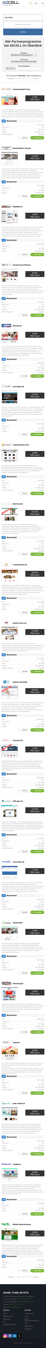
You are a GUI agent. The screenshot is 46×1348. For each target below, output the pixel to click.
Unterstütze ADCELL (9, 1324)
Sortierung (23, 59)
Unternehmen (29, 1313)
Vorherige (10, 78)
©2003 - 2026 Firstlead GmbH (23, 1343)
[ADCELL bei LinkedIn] (14, 1336)
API (4, 1322)
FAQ (26, 1323)
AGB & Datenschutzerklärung (32, 1320)
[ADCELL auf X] (19, 1336)
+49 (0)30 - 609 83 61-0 (24, 1299)
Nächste (36, 78)
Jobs (26, 1316)
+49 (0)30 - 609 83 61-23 (25, 1302)
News (5, 1313)
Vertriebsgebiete (24, 66)
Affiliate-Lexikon (8, 1316)
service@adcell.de (14, 1307)
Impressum (28, 1329)
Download (6, 1319)
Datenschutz (29, 1326)
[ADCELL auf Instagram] (5, 1336)
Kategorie (24, 53)
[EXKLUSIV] (10, 520)
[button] (23, 32)
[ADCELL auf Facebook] (10, 1336)
